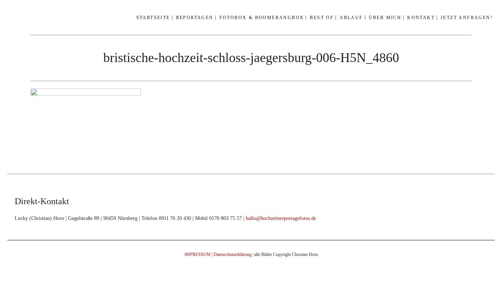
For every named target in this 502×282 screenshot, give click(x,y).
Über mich (385, 17)
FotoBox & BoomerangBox (261, 17)
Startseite (153, 17)
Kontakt (421, 17)
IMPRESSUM (197, 254)
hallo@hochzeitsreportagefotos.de (281, 218)
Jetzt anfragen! (467, 17)
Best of (322, 17)
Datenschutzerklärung (232, 254)
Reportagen (195, 17)
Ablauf (351, 17)
